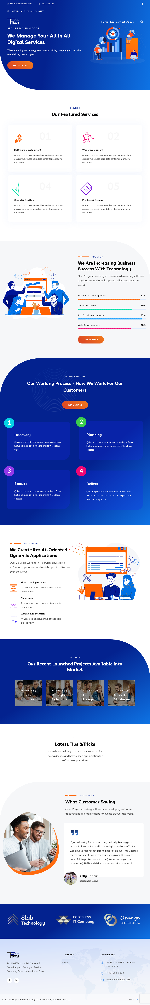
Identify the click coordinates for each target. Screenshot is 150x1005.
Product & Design (92, 199)
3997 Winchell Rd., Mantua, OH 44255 (27, 11)
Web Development (92, 149)
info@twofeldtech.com (118, 979)
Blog (112, 21)
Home (104, 21)
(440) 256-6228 (115, 972)
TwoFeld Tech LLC (62, 999)
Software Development (27, 149)
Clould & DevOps (24, 199)
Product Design (89, 697)
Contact (120, 21)
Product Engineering (31, 697)
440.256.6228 (48, 3)
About (130, 21)
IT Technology (28, 690)
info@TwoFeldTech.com (21, 3)
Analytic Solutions (59, 697)
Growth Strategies (122, 697)
